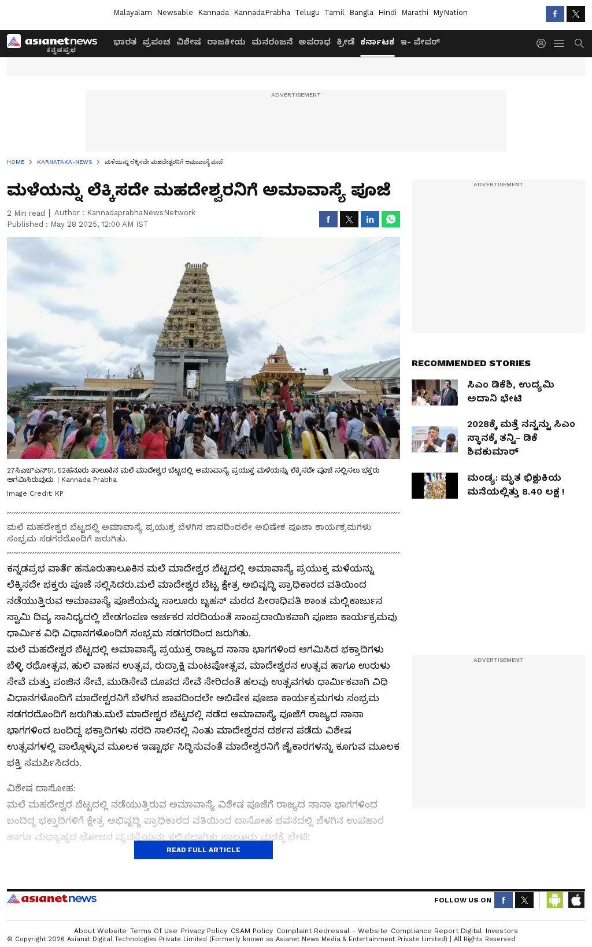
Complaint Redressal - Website (331, 931)
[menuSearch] (579, 43)
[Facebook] (555, 14)
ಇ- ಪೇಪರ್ (420, 41)
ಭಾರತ (124, 41)
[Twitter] (576, 14)
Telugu (307, 12)
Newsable (175, 12)
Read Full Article (203, 850)
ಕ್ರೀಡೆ (345, 41)
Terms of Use (153, 931)
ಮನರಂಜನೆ (272, 41)
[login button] (544, 43)
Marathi (414, 12)
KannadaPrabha (262, 12)
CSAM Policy (252, 931)
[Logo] (56, 43)
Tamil (334, 12)
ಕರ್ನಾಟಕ (377, 41)
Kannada (213, 12)
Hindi (387, 12)
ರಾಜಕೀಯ (226, 41)
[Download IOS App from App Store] (576, 900)
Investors (502, 931)
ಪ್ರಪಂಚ (156, 41)
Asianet (52, 898)
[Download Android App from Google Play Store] (555, 900)
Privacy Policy (204, 931)
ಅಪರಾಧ (314, 41)
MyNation (450, 12)
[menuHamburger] (559, 43)
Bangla (361, 12)
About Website (100, 931)
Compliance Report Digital (436, 931)
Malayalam (132, 12)
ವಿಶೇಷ (188, 41)
